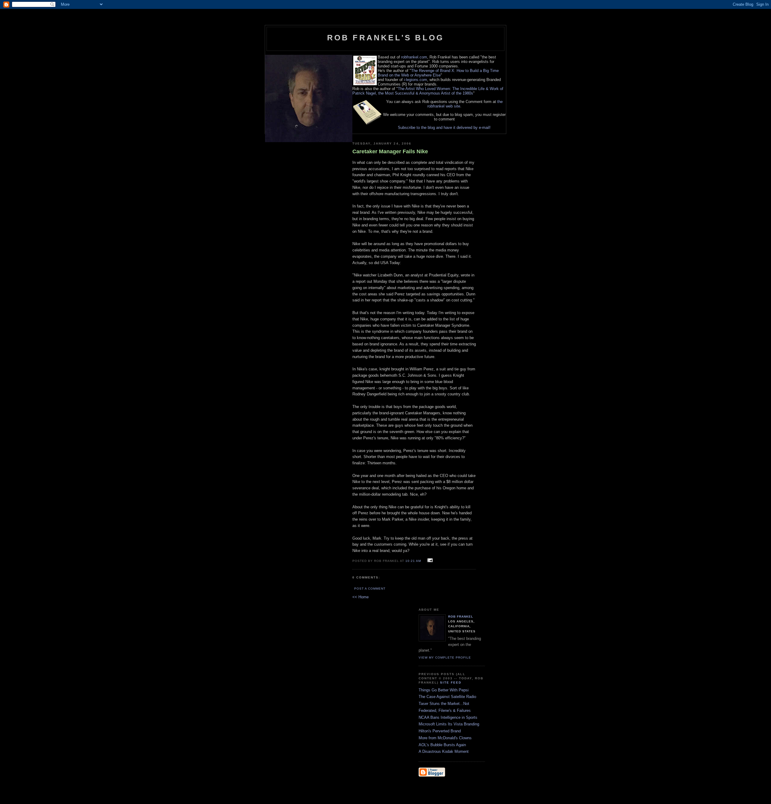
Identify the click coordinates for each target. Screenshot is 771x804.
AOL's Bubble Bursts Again (442, 745)
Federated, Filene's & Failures (445, 710)
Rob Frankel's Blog (385, 37)
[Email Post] (429, 560)
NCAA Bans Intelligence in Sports (448, 717)
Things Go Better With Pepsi (444, 690)
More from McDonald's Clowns (445, 738)
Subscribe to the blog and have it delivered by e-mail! (444, 127)
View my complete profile (445, 657)
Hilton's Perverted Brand (440, 731)
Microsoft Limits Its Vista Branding (449, 724)
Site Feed (450, 682)
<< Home (360, 597)
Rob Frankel (460, 616)
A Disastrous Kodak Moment (444, 751)
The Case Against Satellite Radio (447, 696)
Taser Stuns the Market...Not (444, 703)
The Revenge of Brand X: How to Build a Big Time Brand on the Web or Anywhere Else (438, 72)
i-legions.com (415, 79)
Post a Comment (370, 588)
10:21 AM (413, 560)
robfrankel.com (414, 57)
